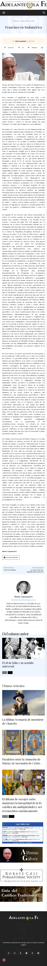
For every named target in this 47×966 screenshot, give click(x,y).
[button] (3, 13)
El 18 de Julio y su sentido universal (18, 664)
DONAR (23, 933)
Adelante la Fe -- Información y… (12, 837)
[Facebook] (9, 953)
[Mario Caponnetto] (23, 587)
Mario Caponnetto (20, 41)
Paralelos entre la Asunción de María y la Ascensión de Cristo (21, 761)
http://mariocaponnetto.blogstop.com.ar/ (23, 600)
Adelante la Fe (27, 21)
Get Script (15, 842)
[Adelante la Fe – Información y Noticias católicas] (23, 5)
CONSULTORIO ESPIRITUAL (24, 924)
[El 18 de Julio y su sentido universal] (23, 648)
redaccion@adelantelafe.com (23, 938)
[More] (42, 48)
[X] (32, 953)
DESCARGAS (23, 927)
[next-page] (10, 672)
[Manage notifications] (4, 960)
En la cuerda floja (10, 570)
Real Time (22, 842)
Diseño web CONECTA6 (23, 949)
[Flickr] (14, 953)
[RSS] (20, 953)
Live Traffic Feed (23, 824)
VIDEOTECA (23, 929)
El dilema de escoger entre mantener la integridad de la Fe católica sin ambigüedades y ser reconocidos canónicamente (22, 805)
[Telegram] (26, 953)
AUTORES (23, 931)
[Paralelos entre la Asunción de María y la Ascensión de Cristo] (23, 742)
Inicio (16, 21)
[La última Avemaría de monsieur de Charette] (23, 702)
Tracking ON (29, 842)
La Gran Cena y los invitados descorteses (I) (35, 571)
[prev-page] (4, 672)
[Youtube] (38, 953)
